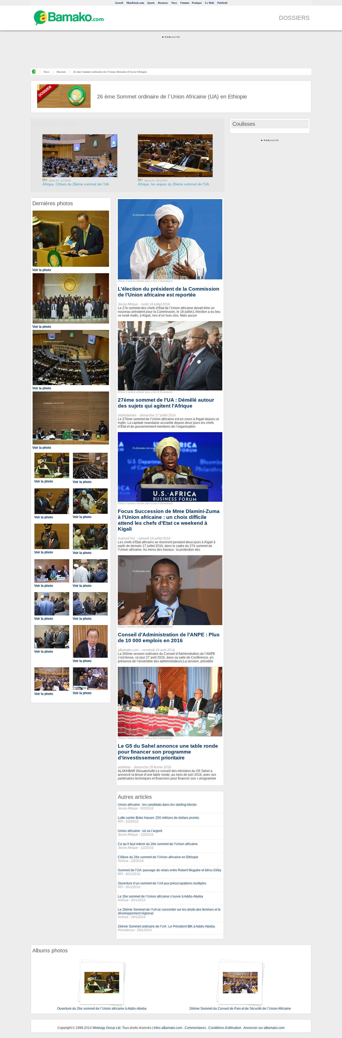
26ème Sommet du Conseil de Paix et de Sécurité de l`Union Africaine (240, 1008)
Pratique (197, 2)
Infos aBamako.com (168, 1028)
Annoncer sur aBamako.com (264, 1028)
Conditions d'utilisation (224, 1028)
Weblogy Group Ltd (106, 1028)
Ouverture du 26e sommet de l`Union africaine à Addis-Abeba (101, 1008)
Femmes (184, 2)
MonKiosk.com (135, 2)
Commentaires (195, 1028)
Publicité (222, 2)
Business (163, 2)
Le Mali (209, 2)
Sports (151, 2)
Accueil (119, 2)
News (174, 2)
